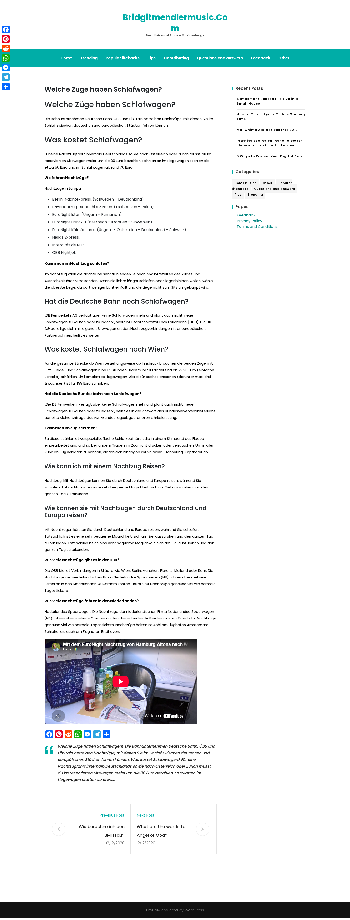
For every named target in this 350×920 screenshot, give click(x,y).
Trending (89, 58)
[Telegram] (5, 77)
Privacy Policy (249, 221)
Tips (152, 58)
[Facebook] (5, 29)
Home (66, 58)
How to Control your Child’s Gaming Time (271, 116)
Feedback (260, 58)
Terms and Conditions (257, 226)
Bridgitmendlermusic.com (175, 22)
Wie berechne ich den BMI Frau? (102, 831)
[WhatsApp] (5, 58)
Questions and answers (220, 58)
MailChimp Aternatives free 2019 (267, 129)
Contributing (176, 58)
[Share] (5, 86)
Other (284, 58)
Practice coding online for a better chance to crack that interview (269, 143)
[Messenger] (5, 67)
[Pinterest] (5, 39)
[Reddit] (5, 48)
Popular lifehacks (123, 58)
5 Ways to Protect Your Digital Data (270, 156)
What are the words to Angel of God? (161, 831)
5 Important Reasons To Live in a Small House (267, 101)
